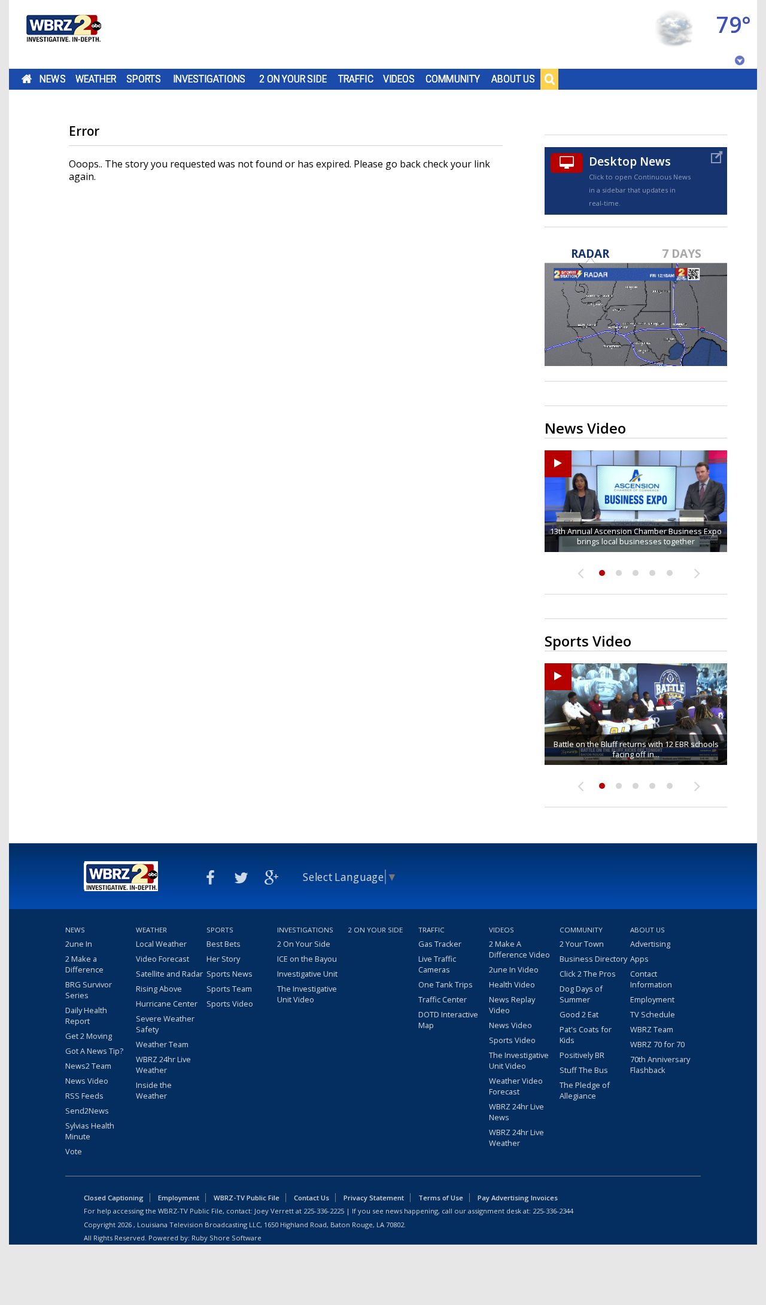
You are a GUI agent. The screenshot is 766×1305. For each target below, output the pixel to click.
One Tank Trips (445, 984)
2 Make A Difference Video (519, 949)
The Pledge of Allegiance (585, 1090)
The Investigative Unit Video (307, 994)
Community (452, 79)
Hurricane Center (166, 1003)
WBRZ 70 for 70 (657, 1044)
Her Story (223, 958)
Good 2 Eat (579, 1014)
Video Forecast (162, 958)
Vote (73, 1151)
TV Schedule (652, 1014)
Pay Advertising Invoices (518, 1197)
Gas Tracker (439, 943)
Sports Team (229, 988)
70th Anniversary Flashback (660, 1064)
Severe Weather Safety (165, 1024)
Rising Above (159, 988)
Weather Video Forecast (516, 1086)
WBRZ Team (651, 1029)
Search (549, 79)
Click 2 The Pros (588, 973)
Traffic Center (442, 999)
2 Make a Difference (84, 964)
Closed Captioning (114, 1197)
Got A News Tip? (94, 1050)
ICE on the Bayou (307, 958)
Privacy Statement (374, 1197)
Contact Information (651, 979)
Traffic (355, 79)
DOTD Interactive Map (448, 1019)
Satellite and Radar (169, 973)
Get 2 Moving (88, 1035)
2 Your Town (582, 943)
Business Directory (593, 958)
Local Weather (161, 943)
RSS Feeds (84, 1095)
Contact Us (311, 1197)
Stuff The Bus (584, 1070)
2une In (78, 943)
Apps (639, 958)
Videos (399, 79)
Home (27, 79)
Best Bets (223, 943)
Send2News (87, 1110)
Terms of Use (440, 1197)
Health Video (512, 984)
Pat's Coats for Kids (586, 1034)
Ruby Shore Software (227, 1237)
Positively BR (582, 1055)
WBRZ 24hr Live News (516, 1112)
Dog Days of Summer (581, 994)
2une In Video (514, 969)
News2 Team (88, 1065)
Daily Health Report (86, 1015)
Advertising (650, 943)
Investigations (209, 79)
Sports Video (229, 1003)
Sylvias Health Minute (89, 1131)
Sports (143, 79)
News (52, 79)
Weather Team (162, 1044)
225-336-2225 (323, 1210)
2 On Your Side (293, 79)
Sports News (229, 973)
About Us (513, 79)
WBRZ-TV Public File (246, 1197)
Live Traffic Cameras (437, 964)
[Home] (63, 34)
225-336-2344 (553, 1210)
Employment (652, 999)
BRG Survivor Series (88, 990)
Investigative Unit (307, 973)
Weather (95, 79)
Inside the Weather (154, 1090)
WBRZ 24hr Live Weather (163, 1064)
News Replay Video (512, 1005)
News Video (86, 1080)
